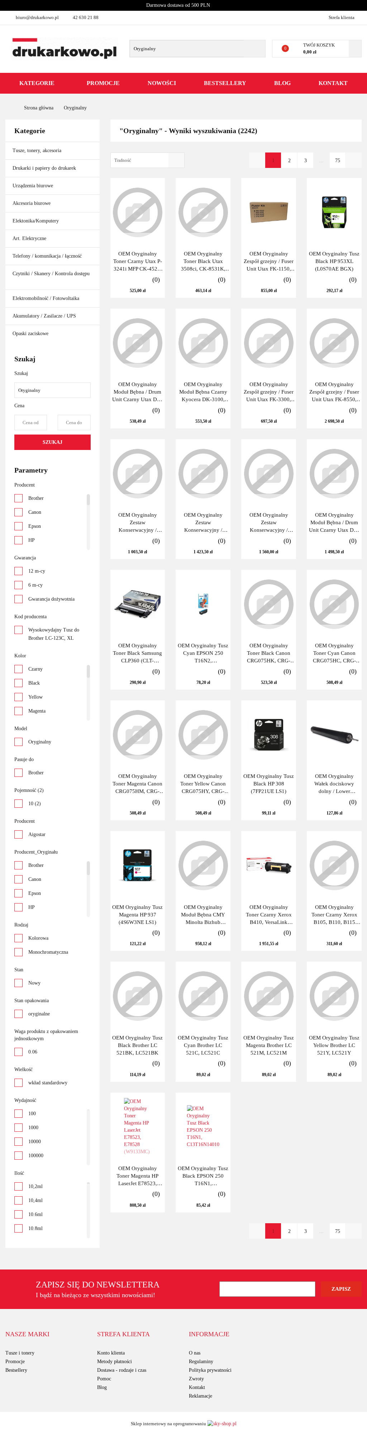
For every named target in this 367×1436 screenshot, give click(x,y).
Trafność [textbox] (122, 160)
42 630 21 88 (86, 17)
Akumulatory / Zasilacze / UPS (45, 316)
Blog (282, 83)
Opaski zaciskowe (30, 333)
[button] (27, 1334)
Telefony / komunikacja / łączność (48, 256)
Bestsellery (225, 83)
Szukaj (52, 442)
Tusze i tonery (19, 1353)
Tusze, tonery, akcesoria (38, 150)
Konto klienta (111, 1353)
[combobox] (147, 160)
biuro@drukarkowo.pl (37, 17)
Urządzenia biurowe (33, 185)
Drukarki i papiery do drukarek (45, 168)
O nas (194, 1353)
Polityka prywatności (210, 1370)
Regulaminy (201, 1361)
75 (337, 160)
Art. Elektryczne (30, 238)
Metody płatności (114, 1361)
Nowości (162, 83)
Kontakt (333, 83)
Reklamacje (200, 1396)
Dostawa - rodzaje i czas (121, 1370)
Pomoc (104, 1378)
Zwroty (196, 1378)
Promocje (103, 83)
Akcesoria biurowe (32, 203)
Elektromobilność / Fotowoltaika (47, 298)
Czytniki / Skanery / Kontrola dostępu (51, 273)
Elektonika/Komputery (36, 221)
